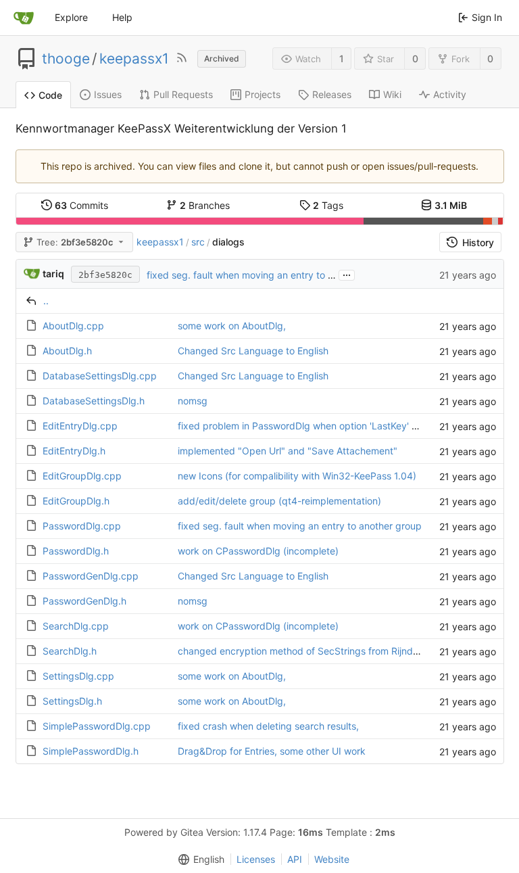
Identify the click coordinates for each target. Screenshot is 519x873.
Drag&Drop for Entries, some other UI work (272, 751)
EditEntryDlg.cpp (80, 425)
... (347, 274)
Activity (449, 94)
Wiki (392, 94)
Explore (71, 17)
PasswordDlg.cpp (82, 526)
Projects (262, 94)
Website (331, 859)
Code (50, 95)
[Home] (24, 17)
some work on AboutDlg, (232, 325)
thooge (66, 59)
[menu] (198, 859)
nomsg (192, 400)
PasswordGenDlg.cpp (91, 576)
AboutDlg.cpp (73, 325)
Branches (205, 205)
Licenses (256, 859)
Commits (81, 205)
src (198, 241)
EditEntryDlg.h (74, 450)
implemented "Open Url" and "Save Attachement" (287, 450)
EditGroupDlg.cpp (82, 475)
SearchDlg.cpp (76, 626)
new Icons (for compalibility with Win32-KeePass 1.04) (297, 475)
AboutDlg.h (67, 350)
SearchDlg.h (70, 651)
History (478, 242)
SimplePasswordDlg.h (91, 751)
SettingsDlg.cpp (78, 676)
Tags (328, 205)
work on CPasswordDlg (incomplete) (258, 551)
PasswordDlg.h (76, 551)
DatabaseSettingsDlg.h (94, 400)
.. (46, 300)
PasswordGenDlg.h (84, 601)
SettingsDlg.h (72, 701)
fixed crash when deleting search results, (268, 726)
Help (122, 17)
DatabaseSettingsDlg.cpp (100, 375)
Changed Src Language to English (253, 350)
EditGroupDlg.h (76, 500)
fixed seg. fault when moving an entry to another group (269, 275)
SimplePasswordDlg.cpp (97, 726)
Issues (108, 94)
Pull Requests (183, 94)
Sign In (487, 17)
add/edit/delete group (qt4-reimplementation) (279, 500)
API (294, 859)
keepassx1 (134, 59)
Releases (331, 94)
